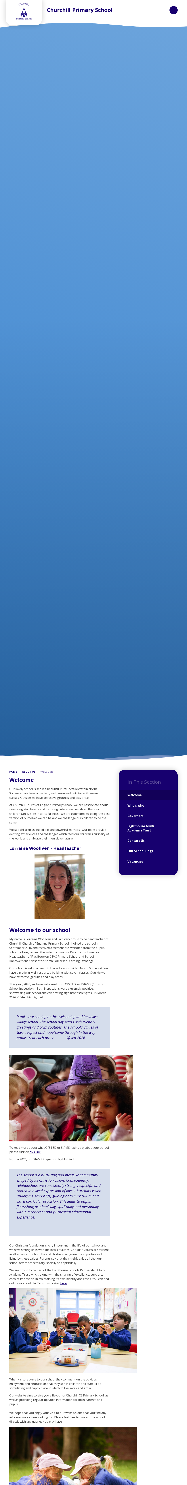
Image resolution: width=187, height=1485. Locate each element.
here (63, 1283)
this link (35, 1152)
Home (13, 771)
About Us (28, 771)
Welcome (46, 771)
